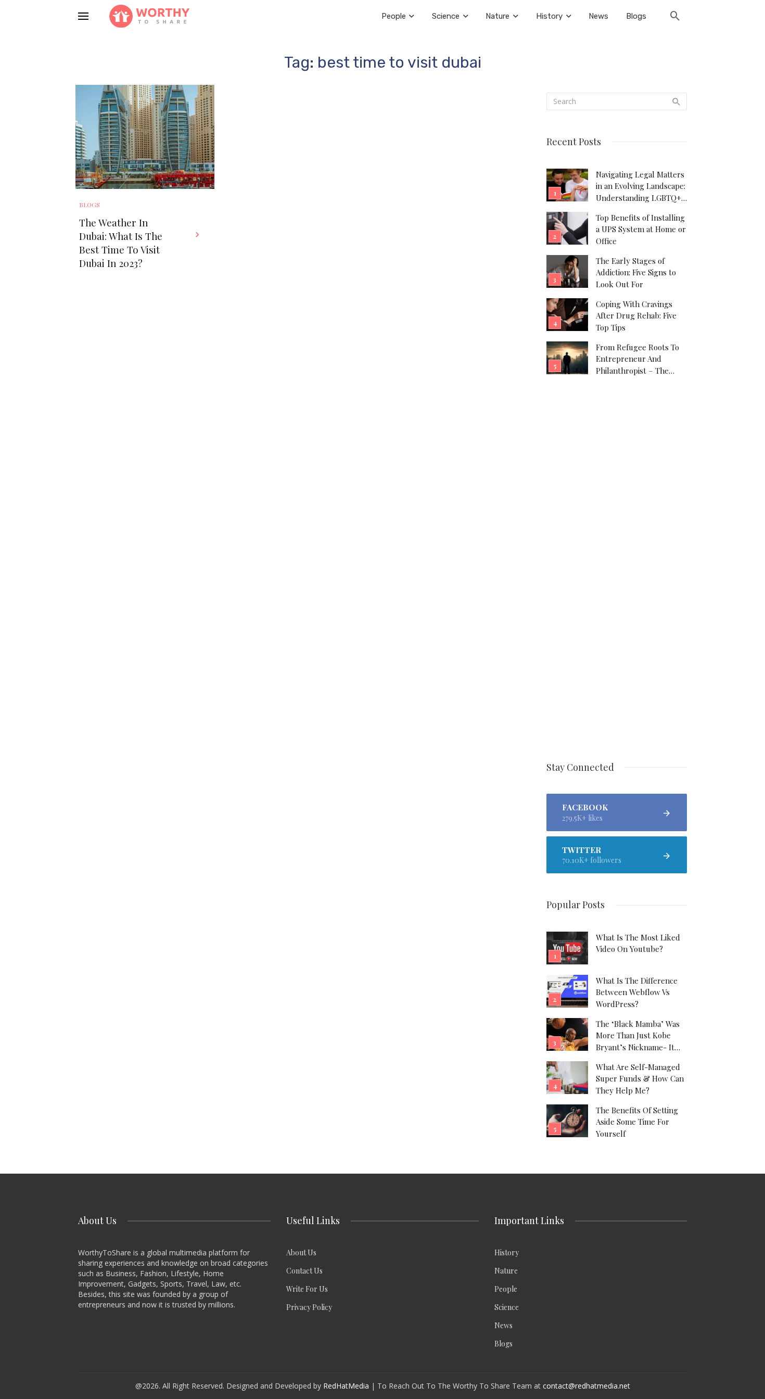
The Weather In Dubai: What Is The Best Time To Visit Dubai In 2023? (120, 243)
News (503, 1325)
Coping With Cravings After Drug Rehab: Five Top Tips (636, 316)
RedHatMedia (346, 1386)
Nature (506, 1271)
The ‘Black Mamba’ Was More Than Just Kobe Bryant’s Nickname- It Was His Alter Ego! (638, 1036)
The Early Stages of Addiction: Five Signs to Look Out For (636, 272)
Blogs (89, 204)
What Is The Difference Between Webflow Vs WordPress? (637, 992)
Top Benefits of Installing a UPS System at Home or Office (641, 229)
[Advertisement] (616, 569)
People (505, 1289)
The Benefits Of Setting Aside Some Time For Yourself (637, 1122)
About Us (301, 1252)
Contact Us (304, 1271)
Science (506, 1307)
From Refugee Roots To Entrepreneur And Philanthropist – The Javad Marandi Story (637, 359)
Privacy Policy (309, 1307)
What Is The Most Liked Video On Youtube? (638, 943)
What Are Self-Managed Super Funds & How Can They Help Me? (640, 1079)
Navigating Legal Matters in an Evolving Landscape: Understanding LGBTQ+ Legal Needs (640, 186)
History (506, 1252)
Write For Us (307, 1289)
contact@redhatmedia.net (586, 1386)
